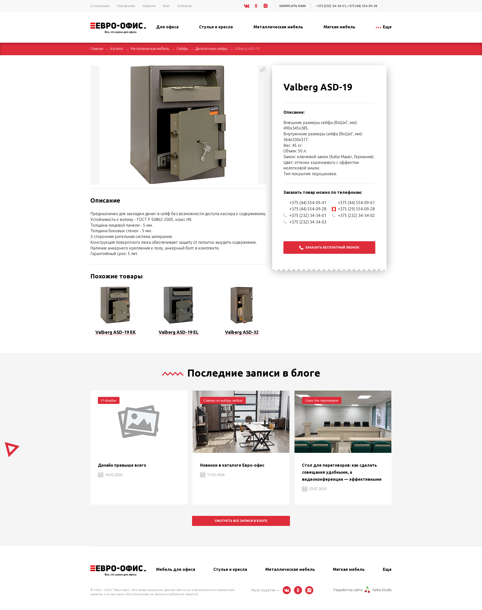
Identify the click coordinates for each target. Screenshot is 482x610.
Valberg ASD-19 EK (115, 332)
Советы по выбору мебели (223, 400)
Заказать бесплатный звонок (332, 247)
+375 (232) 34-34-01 (331, 6)
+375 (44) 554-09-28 (362, 6)
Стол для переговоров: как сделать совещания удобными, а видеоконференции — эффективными (342, 472)
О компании (99, 6)
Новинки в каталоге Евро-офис (232, 465)
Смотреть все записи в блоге (241, 520)
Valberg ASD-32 (242, 332)
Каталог (116, 49)
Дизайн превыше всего (122, 465)
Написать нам (292, 6)
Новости (149, 6)
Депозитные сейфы (211, 49)
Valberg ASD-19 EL (179, 332)
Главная (96, 49)
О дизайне (108, 400)
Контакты (184, 6)
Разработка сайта (348, 590)
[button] (263, 70)
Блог (166, 6)
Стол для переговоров (321, 400)
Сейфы (182, 49)
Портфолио (126, 6)
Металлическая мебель (150, 49)
